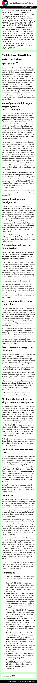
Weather (19, 7)
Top (24, 7)
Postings (14, 7)
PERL (15, 681)
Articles (8, 7)
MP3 (17, 10)
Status (3, 8)
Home (3, 7)
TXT (24, 10)
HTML (9, 10)
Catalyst (19, 681)
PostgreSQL (25, 681)
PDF (21, 10)
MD (13, 10)
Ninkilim (33, 681)
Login (33, 7)
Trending (28, 7)
